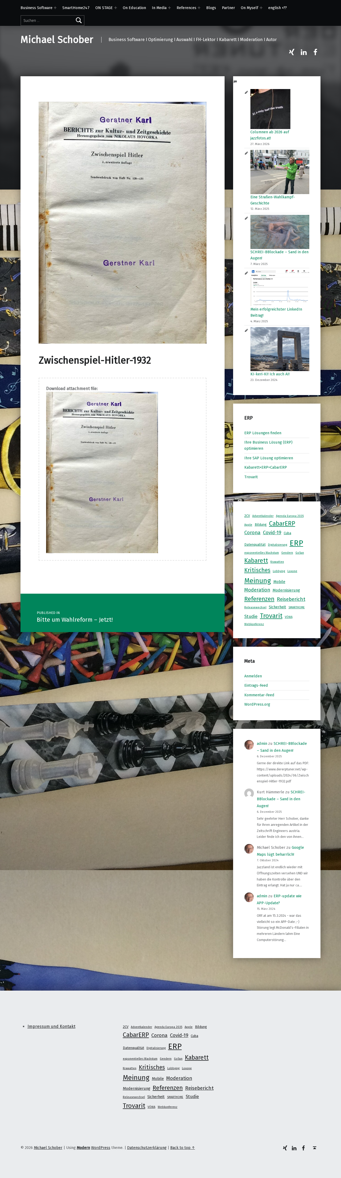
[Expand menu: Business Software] (55, 7)
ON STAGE (104, 7)
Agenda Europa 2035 (290, 516)
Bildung (261, 524)
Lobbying (279, 571)
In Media (159, 7)
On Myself (249, 7)
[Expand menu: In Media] (169, 7)
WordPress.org (257, 704)
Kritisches (257, 570)
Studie (251, 616)
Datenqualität (255, 544)
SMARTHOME (297, 607)
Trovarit (251, 477)
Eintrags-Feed (256, 685)
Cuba (287, 533)
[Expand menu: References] (199, 7)
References (186, 7)
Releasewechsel (255, 607)
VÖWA (289, 617)
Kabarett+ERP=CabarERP (265, 467)
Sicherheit (277, 607)
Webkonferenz (254, 624)
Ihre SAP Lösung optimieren (268, 458)
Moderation (257, 590)
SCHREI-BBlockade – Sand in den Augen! (281, 799)
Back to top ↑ (182, 1147)
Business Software (36, 7)
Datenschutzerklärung (147, 1147)
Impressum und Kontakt (51, 1026)
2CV (247, 516)
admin (262, 743)
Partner (228, 7)
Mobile (279, 581)
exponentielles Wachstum (261, 552)
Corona (252, 533)
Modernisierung (286, 590)
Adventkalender (263, 516)
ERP (296, 543)
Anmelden (253, 676)
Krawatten (277, 562)
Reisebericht (291, 599)
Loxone (292, 571)
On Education (134, 7)
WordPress (100, 1147)
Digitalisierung (277, 544)
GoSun (299, 552)
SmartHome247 (76, 7)
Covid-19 (272, 533)
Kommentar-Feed (259, 695)
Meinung (257, 581)
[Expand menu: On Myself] (261, 7)
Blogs (211, 7)
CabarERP (282, 523)
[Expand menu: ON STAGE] (115, 7)
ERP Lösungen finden (262, 433)
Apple (248, 524)
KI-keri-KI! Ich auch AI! (270, 374)
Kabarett (256, 560)
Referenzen (259, 598)
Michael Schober (57, 40)
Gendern (287, 552)
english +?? (277, 7)
